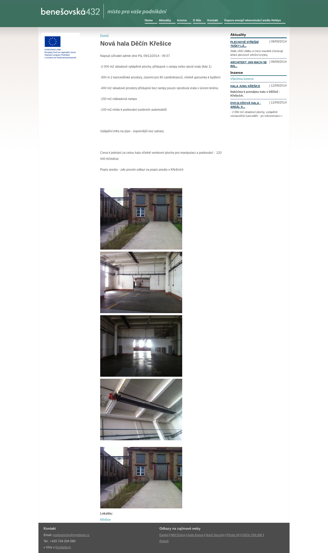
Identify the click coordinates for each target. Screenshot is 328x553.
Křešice (105, 519)
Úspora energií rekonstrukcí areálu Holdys (252, 20)
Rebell (164, 541)
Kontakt (212, 20)
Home (149, 20)
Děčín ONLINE (252, 535)
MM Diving (178, 535)
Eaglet (163, 535)
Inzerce (182, 20)
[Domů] (104, 9)
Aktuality (165, 20)
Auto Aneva (195, 535)
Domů (104, 36)
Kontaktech (63, 547)
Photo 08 (233, 535)
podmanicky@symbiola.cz (71, 535)
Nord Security (215, 535)
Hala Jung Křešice (245, 86)
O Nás (197, 20)
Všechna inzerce (242, 79)
